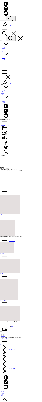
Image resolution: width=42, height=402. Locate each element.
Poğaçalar (12, 326)
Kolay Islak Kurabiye (11, 363)
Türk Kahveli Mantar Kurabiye (3, 300)
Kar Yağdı (1, 214)
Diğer (0, 125)
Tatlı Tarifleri (7, 125)
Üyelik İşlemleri (10, 83)
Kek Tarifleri (10, 241)
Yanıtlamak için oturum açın (4, 338)
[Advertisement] (21, 65)
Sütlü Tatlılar (10, 278)
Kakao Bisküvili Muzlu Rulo (12, 349)
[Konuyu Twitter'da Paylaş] (5, 149)
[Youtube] (5, 15)
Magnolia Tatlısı (1, 273)
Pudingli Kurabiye (2, 253)
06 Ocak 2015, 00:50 (3, 336)
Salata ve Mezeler (4, 125)
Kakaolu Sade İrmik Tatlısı (12, 368)
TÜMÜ (0, 344)
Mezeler (2, 125)
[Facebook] (5, 379)
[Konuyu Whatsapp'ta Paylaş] (5, 154)
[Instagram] (5, 10)
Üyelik (10, 25)
